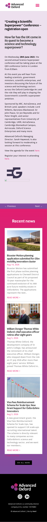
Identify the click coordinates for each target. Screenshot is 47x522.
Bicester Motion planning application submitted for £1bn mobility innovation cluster (23, 258)
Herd (34, 511)
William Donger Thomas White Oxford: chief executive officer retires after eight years (23, 332)
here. (37, 150)
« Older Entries (12, 455)
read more (12, 297)
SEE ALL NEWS (23, 462)
